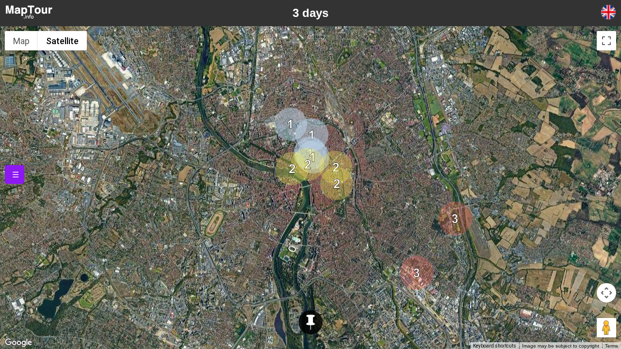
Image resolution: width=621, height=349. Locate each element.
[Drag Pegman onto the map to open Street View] (606, 327)
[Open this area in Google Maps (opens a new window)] (18, 342)
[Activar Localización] (310, 322)
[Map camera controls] (606, 292)
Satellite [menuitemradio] (62, 41)
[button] (311, 134)
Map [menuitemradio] (21, 41)
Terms (611, 346)
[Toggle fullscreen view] (606, 40)
